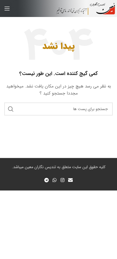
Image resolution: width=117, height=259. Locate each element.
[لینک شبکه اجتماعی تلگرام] (46, 180)
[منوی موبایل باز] (7, 8)
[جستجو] (10, 108)
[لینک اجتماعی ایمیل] (70, 180)
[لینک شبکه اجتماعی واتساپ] (54, 180)
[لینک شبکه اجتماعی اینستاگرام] (62, 180)
